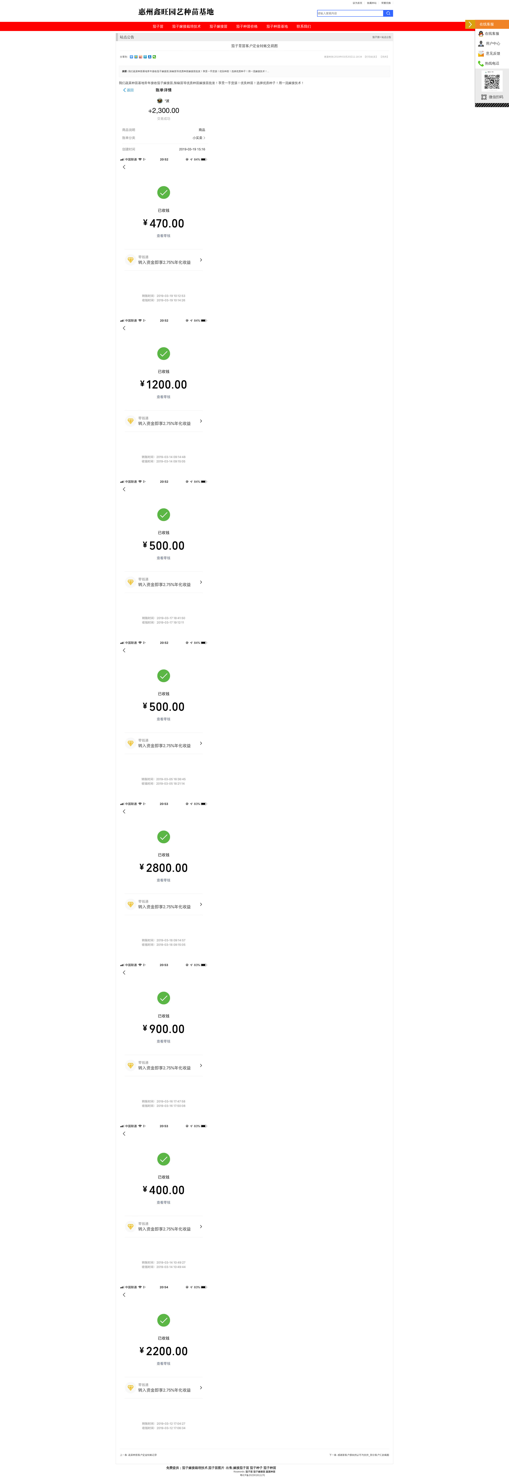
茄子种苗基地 (277, 26)
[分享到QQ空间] (136, 56)
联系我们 (304, 26)
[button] (470, 24)
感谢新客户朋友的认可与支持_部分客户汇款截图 (363, 1455)
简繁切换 (386, 3)
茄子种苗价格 (247, 26)
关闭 (384, 56)
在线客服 (492, 34)
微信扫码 (496, 97)
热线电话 (492, 63)
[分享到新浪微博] (140, 56)
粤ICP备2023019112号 (252, 1475)
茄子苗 (158, 26)
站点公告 (386, 37)
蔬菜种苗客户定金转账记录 (142, 1455)
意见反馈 (493, 53)
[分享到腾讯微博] (145, 56)
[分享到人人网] (150, 56)
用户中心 (493, 43)
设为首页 (357, 3)
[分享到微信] (154, 56)
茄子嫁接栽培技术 (186, 26)
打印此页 (371, 56)
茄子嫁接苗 (218, 26)
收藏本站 (372, 3)
